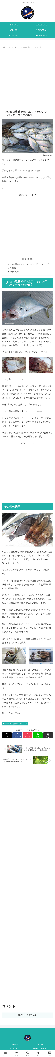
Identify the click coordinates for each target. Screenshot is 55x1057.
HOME (15, 1044)
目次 (24, 259)
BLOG (40, 1044)
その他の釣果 (13, 272)
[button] (48, 735)
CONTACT (14, 1048)
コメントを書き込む (27, 1015)
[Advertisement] (27, 78)
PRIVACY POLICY (40, 1048)
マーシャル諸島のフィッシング (16, 724)
